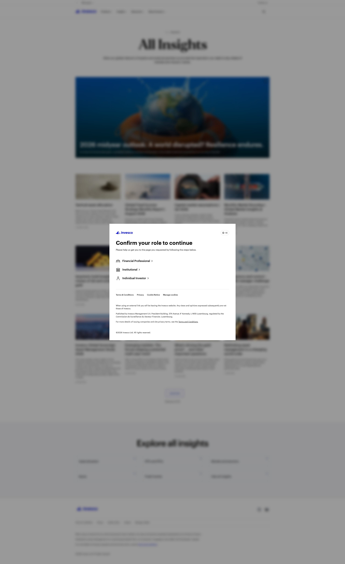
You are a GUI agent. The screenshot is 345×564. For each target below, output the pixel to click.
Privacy (140, 295)
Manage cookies (170, 295)
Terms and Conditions (188, 322)
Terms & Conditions (125, 295)
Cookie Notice (153, 295)
